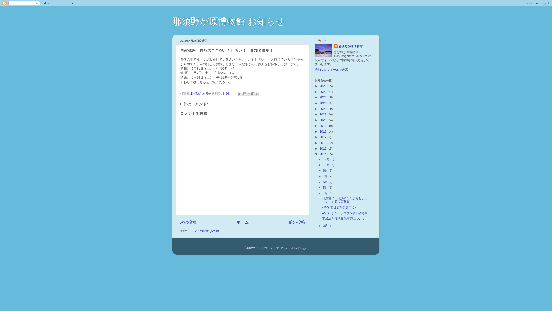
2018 (323, 131)
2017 (323, 137)
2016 (323, 143)
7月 (326, 176)
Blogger (303, 248)
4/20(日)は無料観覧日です (340, 207)
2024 (323, 97)
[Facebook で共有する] (253, 94)
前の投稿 (297, 222)
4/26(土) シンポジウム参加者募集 (344, 213)
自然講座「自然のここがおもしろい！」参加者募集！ (344, 200)
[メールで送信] (240, 94)
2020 (323, 120)
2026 (323, 86)
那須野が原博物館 (351, 46)
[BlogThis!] (245, 94)
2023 (323, 103)
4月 (326, 193)
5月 (326, 187)
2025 (323, 91)
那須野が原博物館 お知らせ (228, 21)
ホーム (243, 222)
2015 (323, 148)
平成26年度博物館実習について (343, 218)
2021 (323, 114)
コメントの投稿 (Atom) (203, 231)
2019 (323, 126)
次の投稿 (188, 222)
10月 (326, 165)
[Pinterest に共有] (257, 94)
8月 (326, 170)
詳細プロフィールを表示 (331, 69)
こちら (201, 82)
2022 (323, 109)
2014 (323, 154)
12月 (326, 159)
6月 (326, 182)
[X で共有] (249, 94)
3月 (326, 225)
